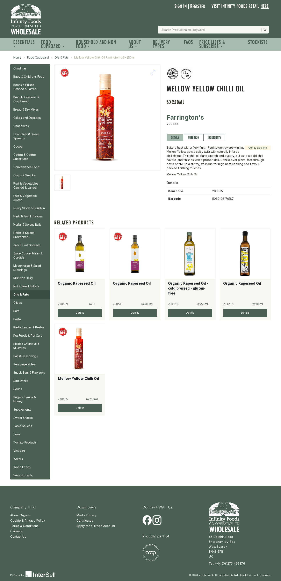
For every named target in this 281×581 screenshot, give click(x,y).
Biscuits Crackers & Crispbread (26, 99)
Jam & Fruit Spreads (27, 245)
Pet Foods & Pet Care (28, 335)
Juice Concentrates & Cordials (28, 255)
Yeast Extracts (22, 475)
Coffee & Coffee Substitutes (24, 157)
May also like (259, 147)
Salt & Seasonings (25, 356)
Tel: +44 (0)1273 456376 (227, 563)
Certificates (85, 520)
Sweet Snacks (23, 417)
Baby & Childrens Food (28, 76)
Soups (17, 389)
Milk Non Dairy (23, 278)
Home (17, 57)
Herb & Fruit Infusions (27, 216)
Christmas (19, 68)
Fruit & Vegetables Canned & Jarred (25, 185)
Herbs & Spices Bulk (27, 224)
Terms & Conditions (24, 526)
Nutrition (193, 137)
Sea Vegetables (24, 364)
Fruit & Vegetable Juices (25, 198)
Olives (17, 302)
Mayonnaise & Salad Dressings (27, 267)
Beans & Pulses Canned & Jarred (25, 87)
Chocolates (21, 126)
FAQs (188, 42)
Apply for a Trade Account (96, 526)
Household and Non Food (96, 44)
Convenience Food (26, 167)
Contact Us (18, 536)
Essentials (24, 42)
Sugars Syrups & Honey (24, 399)
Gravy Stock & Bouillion (29, 208)
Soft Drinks (20, 380)
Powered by (17, 575)
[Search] (264, 30)
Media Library (86, 515)
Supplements (22, 409)
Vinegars (19, 450)
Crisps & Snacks (24, 175)
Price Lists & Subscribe (212, 44)
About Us (135, 44)
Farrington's (185, 117)
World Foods (22, 467)
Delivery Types (161, 44)
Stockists (258, 42)
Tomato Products (25, 442)
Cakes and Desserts (27, 117)
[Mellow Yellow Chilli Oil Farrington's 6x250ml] (62, 183)
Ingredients (214, 137)
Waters (18, 459)
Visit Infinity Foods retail (240, 6)
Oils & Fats (62, 57)
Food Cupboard (51, 44)
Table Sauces (22, 426)
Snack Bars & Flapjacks (29, 372)
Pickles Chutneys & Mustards (26, 346)
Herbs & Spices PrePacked (23, 235)
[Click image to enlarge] (107, 118)
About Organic (20, 515)
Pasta (17, 319)
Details (175, 137)
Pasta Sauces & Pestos (28, 327)
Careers (16, 531)
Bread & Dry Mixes (26, 109)
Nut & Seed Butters (26, 286)
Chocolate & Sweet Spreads (26, 136)
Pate (16, 311)
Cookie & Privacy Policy (27, 520)
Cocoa (17, 146)
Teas (16, 434)
